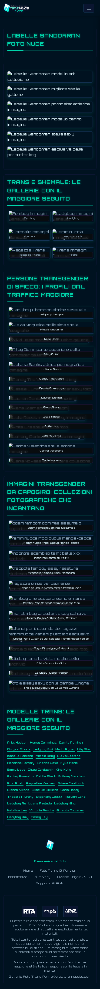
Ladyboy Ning (65, 803)
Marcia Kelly (45, 756)
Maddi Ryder (65, 749)
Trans (73, 254)
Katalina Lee (17, 810)
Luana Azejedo (40, 803)
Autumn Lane (75, 796)
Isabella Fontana (20, 756)
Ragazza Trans (29, 254)
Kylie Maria (69, 763)
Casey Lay (39, 817)
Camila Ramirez (71, 742)
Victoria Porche (41, 810)
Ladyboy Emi (43, 749)
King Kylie (63, 769)
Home (28, 870)
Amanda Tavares (70, 810)
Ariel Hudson (17, 742)
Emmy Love (16, 769)
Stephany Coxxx (49, 796)
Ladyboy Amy (18, 817)
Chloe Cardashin (41, 769)
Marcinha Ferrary (21, 763)
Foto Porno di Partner (58, 870)
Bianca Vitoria (18, 790)
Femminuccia (73, 236)
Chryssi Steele (18, 749)
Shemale (29, 236)
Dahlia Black (46, 776)
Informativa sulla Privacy (29, 877)
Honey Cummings (43, 742)
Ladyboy (73, 218)
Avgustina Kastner (40, 783)
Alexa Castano (68, 756)
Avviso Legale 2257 (74, 877)
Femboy (29, 218)
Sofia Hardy (69, 790)
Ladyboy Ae (16, 803)
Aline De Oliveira (45, 790)
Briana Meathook (71, 783)
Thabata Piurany (20, 796)
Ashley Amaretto (20, 776)
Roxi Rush (15, 783)
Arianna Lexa (47, 763)
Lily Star (84, 749)
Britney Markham (71, 776)
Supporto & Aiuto (50, 883)
